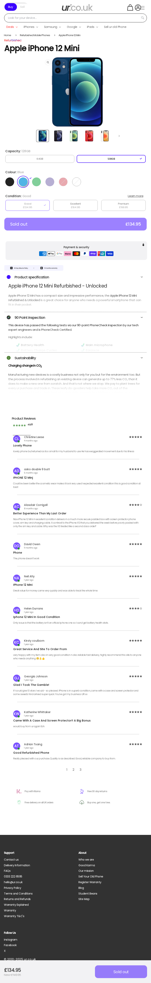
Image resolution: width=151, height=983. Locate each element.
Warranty (10, 910)
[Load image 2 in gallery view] (58, 136)
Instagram (10, 940)
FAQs (7, 871)
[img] (135, 437)
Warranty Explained (16, 905)
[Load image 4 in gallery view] (89, 136)
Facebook (10, 945)
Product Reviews (24, 418)
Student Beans (87, 894)
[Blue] (24, 182)
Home (7, 35)
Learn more (135, 196)
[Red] (64, 182)
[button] (130, 7)
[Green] (37, 182)
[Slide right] (119, 136)
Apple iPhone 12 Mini (69, 35)
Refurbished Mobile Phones (35, 35)
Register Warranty (89, 882)
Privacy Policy (12, 888)
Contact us (11, 860)
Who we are (86, 860)
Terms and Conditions (18, 894)
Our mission (86, 871)
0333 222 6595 (13, 876)
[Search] (142, 18)
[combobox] (75, 18)
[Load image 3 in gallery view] (73, 136)
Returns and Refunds (17, 899)
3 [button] (80, 769)
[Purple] (50, 182)
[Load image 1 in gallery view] (42, 136)
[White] (77, 182)
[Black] (10, 182)
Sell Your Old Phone (90, 876)
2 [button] (73, 769)
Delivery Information (17, 865)
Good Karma (86, 865)
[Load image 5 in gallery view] (105, 136)
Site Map (83, 899)
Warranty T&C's (14, 916)
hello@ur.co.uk (13, 882)
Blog (81, 888)
